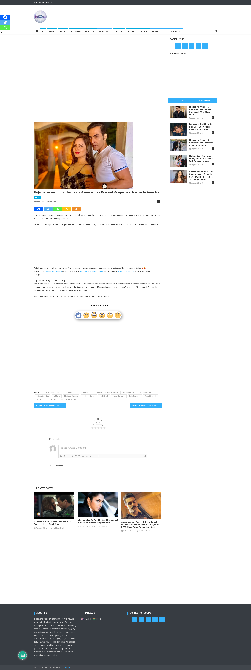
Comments (204, 100)
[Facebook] (38, 209)
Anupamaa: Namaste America (107, 392)
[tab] (180, 100)
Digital (62, 31)
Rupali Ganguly (151, 396)
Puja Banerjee (135, 396)
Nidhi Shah (104, 396)
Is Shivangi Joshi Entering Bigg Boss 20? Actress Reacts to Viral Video (201, 127)
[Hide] (1, 33)
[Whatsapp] (57, 209)
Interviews (76, 31)
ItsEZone (52, 201)
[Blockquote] (83, 456)
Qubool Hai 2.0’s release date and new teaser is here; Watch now (52, 522)
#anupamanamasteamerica (91, 271)
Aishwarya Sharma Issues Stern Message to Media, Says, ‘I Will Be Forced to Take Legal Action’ (201, 175)
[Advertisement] (169, 13)
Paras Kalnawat (119, 396)
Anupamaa (67, 392)
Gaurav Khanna (146, 392)
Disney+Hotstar (129, 392)
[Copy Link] (66, 209)
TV (43, 31)
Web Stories (104, 31)
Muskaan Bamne (89, 396)
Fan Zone (119, 31)
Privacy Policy (159, 31)
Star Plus (52, 399)
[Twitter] (48, 209)
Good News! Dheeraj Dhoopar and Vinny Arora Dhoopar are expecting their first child (51, 405)
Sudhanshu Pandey (68, 399)
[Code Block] (87, 456)
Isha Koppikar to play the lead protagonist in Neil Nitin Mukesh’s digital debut (98, 521)
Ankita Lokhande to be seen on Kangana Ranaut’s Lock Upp (147, 405)
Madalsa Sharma (71, 396)
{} (94, 456)
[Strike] (72, 456)
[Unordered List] (79, 456)
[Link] (90, 456)
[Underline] (68, 456)
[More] (76, 209)
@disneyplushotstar (126, 271)
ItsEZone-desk (58, 528)
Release (131, 31)
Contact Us (175, 31)
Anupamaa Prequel (83, 392)
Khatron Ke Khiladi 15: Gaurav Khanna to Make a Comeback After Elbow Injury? (201, 111)
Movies (52, 31)
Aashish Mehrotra (52, 392)
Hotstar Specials (42, 396)
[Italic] (65, 456)
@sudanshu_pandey (53, 271)
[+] (97, 456)
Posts (180, 100)
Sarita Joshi (40, 399)
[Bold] (61, 456)
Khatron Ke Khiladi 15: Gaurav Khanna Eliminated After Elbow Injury (201, 143)
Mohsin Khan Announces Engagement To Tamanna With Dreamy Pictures (201, 158)
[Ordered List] (76, 456)
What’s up (90, 31)
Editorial (143, 31)
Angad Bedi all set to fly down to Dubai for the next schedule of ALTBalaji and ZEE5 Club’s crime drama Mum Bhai (140, 524)
